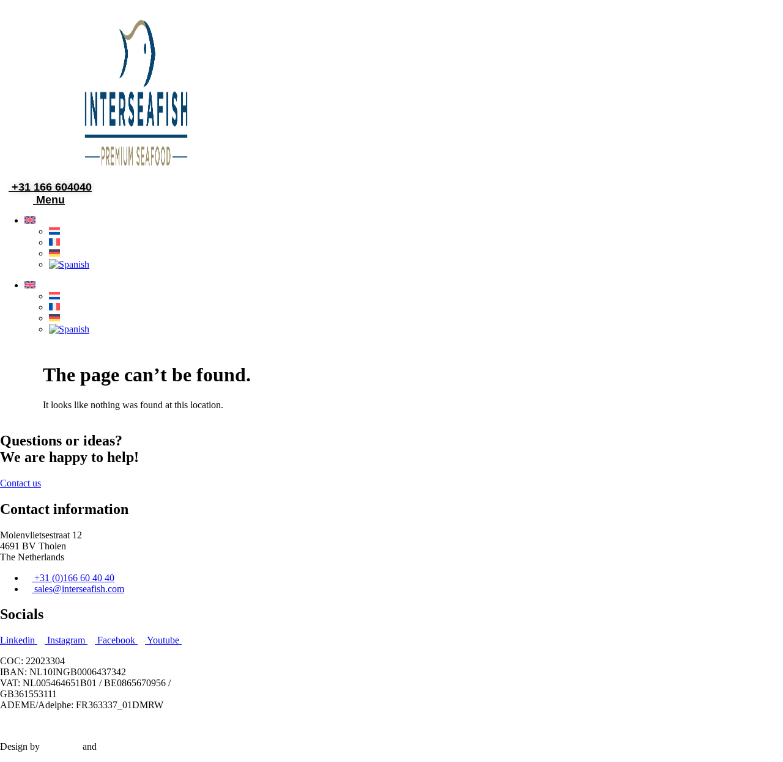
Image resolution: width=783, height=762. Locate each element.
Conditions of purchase (226, 725)
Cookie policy (146, 725)
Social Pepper (125, 746)
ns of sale (311, 725)
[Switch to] (33, 220)
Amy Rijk (61, 746)
